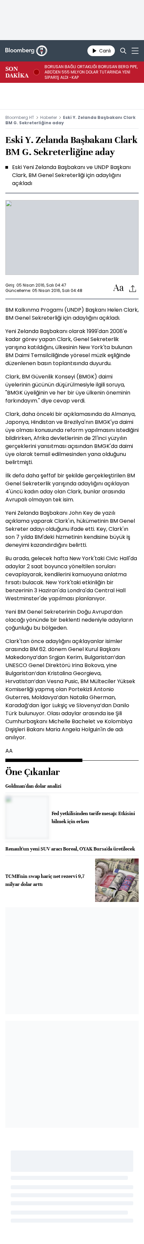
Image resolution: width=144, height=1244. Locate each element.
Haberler (48, 117)
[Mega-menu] (135, 50)
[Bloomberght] (26, 50)
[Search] (123, 50)
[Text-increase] (118, 288)
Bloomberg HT (19, 117)
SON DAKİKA (16, 72)
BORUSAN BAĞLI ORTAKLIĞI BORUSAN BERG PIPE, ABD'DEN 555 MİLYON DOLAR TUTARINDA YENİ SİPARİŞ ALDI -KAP (91, 72)
